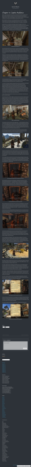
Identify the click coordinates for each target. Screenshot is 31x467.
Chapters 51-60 (4, 368)
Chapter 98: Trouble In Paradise (6, 378)
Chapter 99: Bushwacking (5, 377)
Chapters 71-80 (4, 370)
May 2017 (3, 404)
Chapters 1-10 (3, 364)
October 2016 (3, 407)
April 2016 (3, 410)
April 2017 (3, 405)
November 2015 (4, 415)
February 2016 (3, 412)
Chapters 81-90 (4, 371)
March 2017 (3, 406)
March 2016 (3, 411)
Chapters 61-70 (4, 369)
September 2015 (4, 417)
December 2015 (4, 414)
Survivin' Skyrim (15, 6)
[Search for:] (6, 359)
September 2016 (4, 408)
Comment (25, 348)
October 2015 (3, 416)
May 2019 (3, 401)
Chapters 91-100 (4, 372)
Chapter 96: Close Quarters (5, 380)
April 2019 (3, 402)
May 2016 (3, 409)
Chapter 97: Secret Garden (5, 379)
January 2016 (3, 413)
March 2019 (3, 403)
